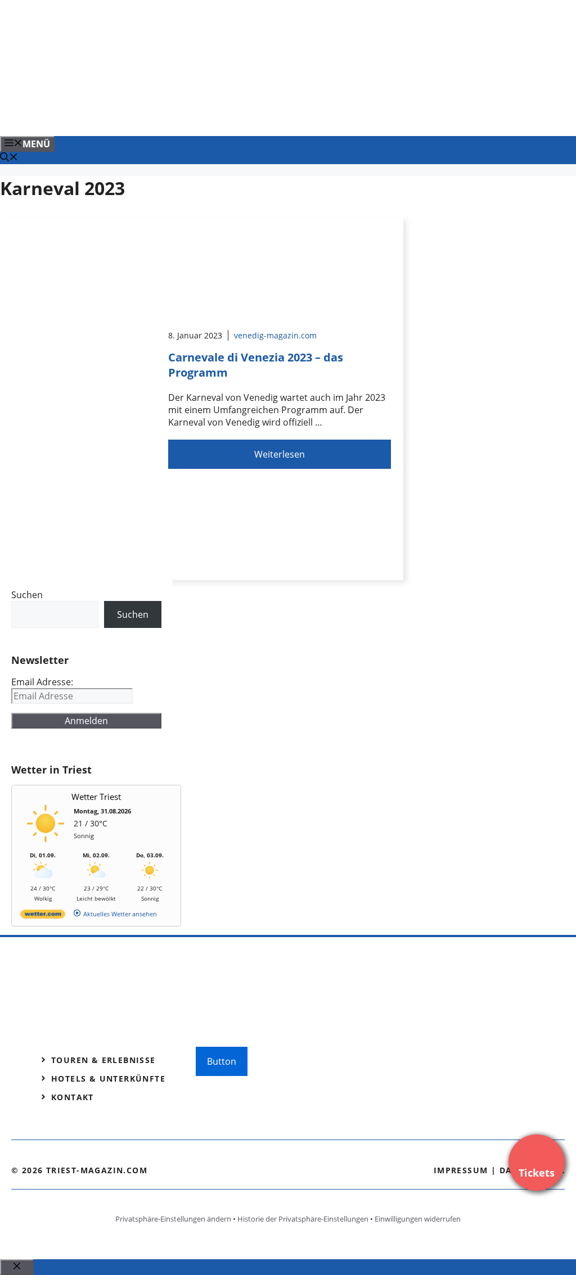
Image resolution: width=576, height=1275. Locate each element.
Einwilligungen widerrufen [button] (418, 1219)
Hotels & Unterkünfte (108, 1078)
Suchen (27, 595)
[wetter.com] (42, 916)
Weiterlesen (279, 454)
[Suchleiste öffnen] (9, 158)
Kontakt (72, 1097)
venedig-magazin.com (275, 335)
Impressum (461, 1170)
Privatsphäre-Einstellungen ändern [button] (173, 1219)
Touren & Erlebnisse (103, 1060)
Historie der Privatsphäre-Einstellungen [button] (302, 1219)
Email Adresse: (42, 682)
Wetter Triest (96, 796)
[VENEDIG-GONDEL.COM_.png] (227, 115)
